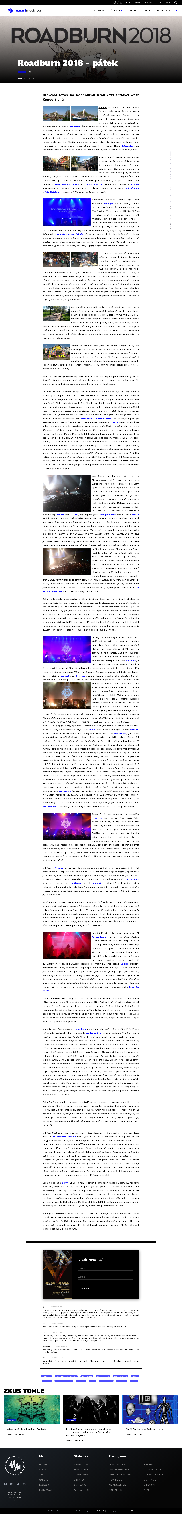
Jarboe (124, 964)
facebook (44, 1485)
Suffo (92, 729)
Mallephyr (115, 1490)
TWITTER (159, 2)
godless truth (152, 1469)
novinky (43, 1464)
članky (43, 1469)
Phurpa (135, 184)
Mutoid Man (87, 1376)
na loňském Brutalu (64, 1136)
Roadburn (74, 126)
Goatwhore (120, 733)
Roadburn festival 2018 (66, 1376)
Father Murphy (100, 937)
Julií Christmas (52, 192)
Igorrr (65, 1183)
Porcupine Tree (107, 514)
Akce (148, 10)
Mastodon (86, 418)
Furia (92, 1381)
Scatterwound (120, 1376)
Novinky (99, 10)
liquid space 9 (117, 1464)
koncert (64, 676)
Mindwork (149, 1485)
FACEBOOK (136, 2)
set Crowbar (49, 806)
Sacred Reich (103, 418)
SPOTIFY (168, 2)
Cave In (114, 422)
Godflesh (81, 1029)
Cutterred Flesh (119, 1469)
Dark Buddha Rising (67, 184)
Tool (75, 514)
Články (115, 10)
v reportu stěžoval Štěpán (69, 234)
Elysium (148, 1464)
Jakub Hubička (101, 1511)
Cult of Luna (132, 188)
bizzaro (21, 78)
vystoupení (65, 791)
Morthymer (150, 1480)
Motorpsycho (103, 1376)
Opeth (135, 514)
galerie (43, 1480)
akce (42, 1474)
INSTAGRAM (148, 2)
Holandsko (127, 146)
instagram (45, 1490)
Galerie (133, 10)
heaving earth (117, 1480)
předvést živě (93, 1033)
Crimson (60, 514)
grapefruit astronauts (123, 1474)
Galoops (47, 1381)
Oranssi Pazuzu (93, 184)
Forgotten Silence (155, 1474)
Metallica (131, 660)
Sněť (146, 1490)
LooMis (131, 1511)
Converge (108, 203)
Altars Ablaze (117, 1485)
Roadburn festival (64, 1381)
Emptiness (75, 883)
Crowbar (80, 676)
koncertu (97, 818)
